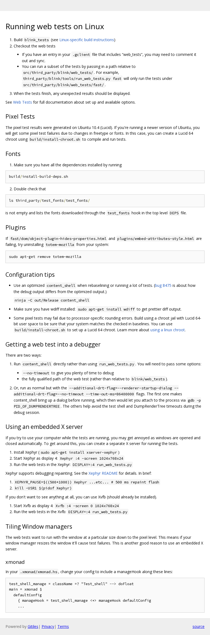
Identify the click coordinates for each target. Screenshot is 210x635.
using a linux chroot (167, 329)
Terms (63, 626)
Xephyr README (103, 473)
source (198, 626)
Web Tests (22, 102)
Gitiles (33, 626)
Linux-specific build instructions (86, 39)
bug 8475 (163, 285)
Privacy (48, 626)
